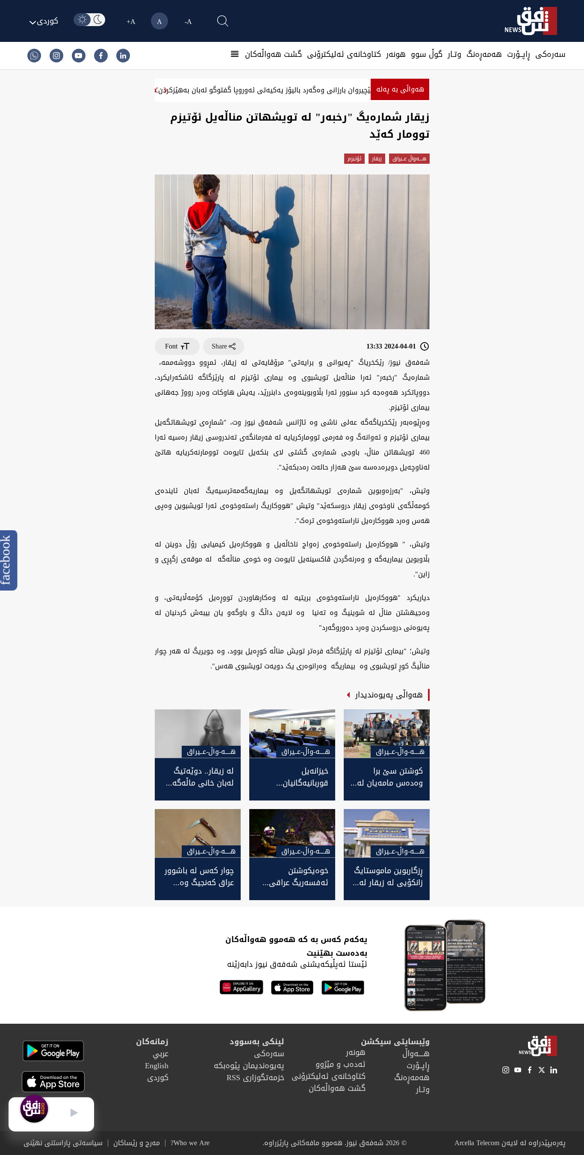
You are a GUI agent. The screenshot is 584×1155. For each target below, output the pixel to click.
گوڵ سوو (426, 54)
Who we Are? (190, 1143)
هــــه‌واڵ (416, 1053)
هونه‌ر (396, 54)
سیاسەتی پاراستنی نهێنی (63, 1143)
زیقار (377, 158)
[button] (156, 90)
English (156, 1065)
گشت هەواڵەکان (273, 54)
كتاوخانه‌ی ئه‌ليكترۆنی (344, 54)
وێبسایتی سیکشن (395, 1041)
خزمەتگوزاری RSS (255, 1077)
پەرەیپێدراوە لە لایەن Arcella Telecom (510, 1142)
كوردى (157, 1077)
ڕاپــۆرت (518, 54)
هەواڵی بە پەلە (400, 89)
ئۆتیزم (354, 158)
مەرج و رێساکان (136, 1143)
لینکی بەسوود (257, 1041)
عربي (160, 1053)
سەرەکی (550, 54)
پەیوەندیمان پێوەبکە (249, 1065)
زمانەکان (152, 1041)
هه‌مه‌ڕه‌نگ (484, 54)
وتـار (454, 54)
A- (188, 21)
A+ (131, 21)
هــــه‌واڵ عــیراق (409, 158)
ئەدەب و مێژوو (341, 1064)
